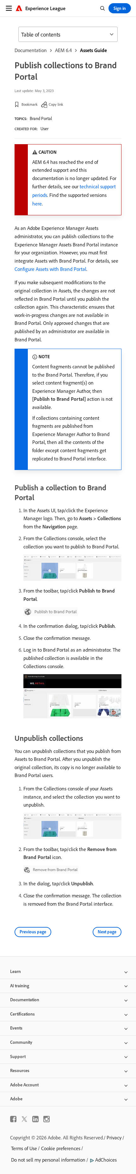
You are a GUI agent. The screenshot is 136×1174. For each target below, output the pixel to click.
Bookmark (30, 104)
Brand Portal (41, 118)
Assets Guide (93, 50)
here (37, 203)
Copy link (56, 104)
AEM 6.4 (63, 50)
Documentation (31, 50)
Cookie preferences (60, 1148)
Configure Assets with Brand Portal (50, 269)
